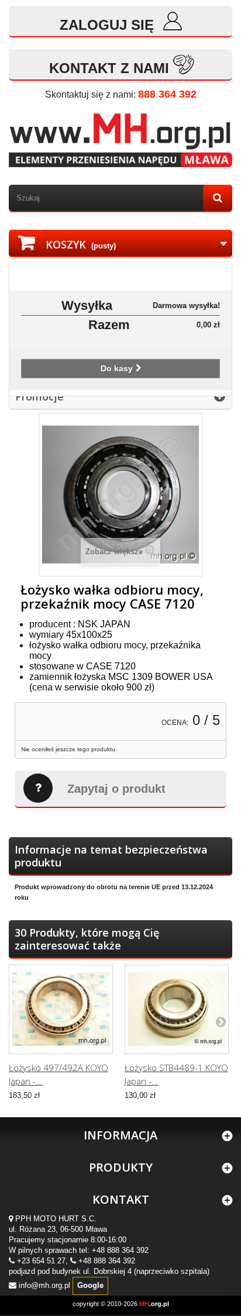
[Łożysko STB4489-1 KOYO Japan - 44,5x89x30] (177, 1009)
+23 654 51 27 (41, 1260)
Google (90, 1285)
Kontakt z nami (109, 68)
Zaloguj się (109, 25)
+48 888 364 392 (120, 1250)
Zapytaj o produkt (116, 788)
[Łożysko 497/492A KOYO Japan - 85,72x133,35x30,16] (61, 1009)
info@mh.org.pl (44, 1285)
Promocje (39, 396)
